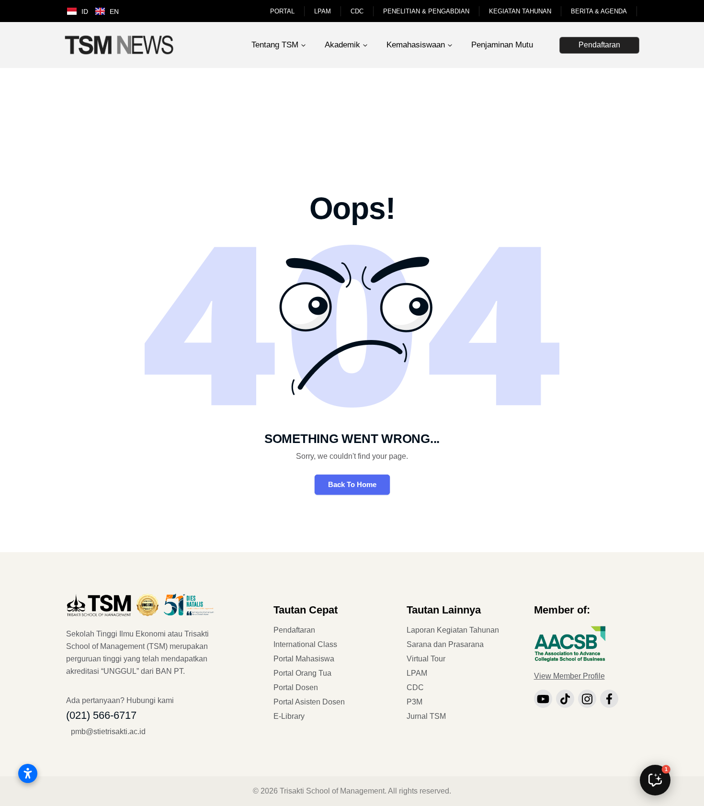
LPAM (322, 11)
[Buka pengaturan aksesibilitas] (27, 773)
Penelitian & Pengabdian (426, 11)
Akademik (342, 44)
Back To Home (352, 484)
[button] (655, 780)
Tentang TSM (274, 44)
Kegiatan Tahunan (520, 11)
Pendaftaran (599, 45)
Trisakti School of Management (332, 791)
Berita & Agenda (599, 11)
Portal (282, 11)
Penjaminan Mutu (502, 44)
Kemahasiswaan (415, 44)
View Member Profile (569, 676)
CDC (357, 11)
